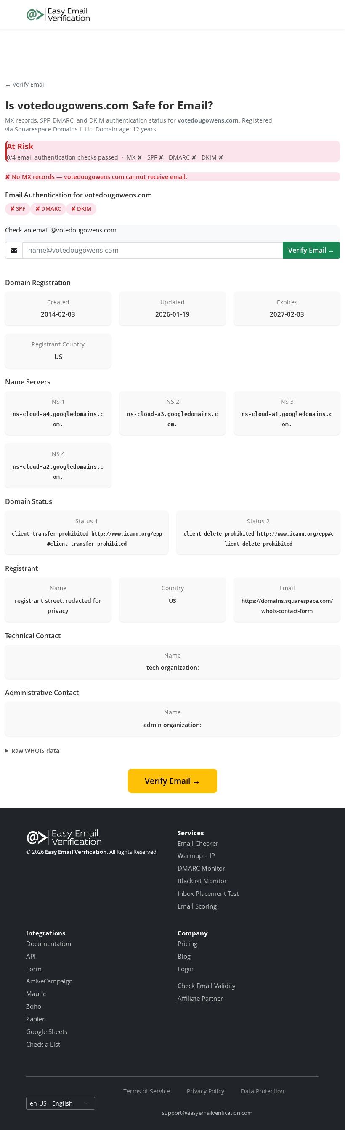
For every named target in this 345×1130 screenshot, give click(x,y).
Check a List (43, 1044)
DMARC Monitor (201, 868)
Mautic (36, 993)
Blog (184, 956)
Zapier (35, 1019)
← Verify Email (25, 84)
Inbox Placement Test (208, 893)
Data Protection (262, 1091)
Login (186, 969)
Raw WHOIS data (35, 750)
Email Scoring (197, 906)
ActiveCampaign (49, 981)
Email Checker (198, 843)
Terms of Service (146, 1091)
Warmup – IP (196, 855)
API (31, 956)
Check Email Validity (207, 985)
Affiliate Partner (200, 998)
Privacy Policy (205, 1091)
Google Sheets (46, 1031)
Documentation (48, 943)
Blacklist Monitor (202, 881)
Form (34, 969)
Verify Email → (311, 250)
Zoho (33, 1006)
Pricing (187, 943)
